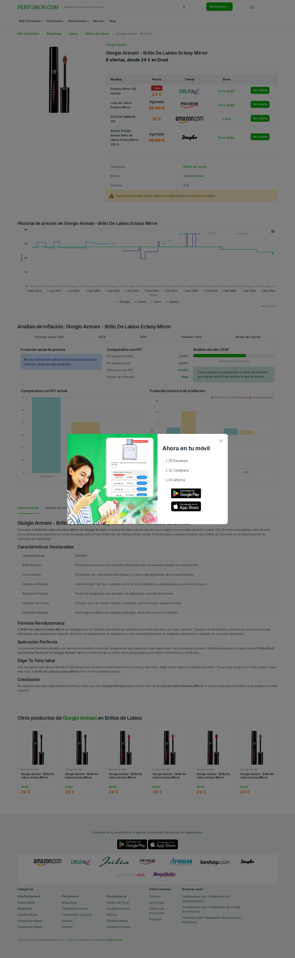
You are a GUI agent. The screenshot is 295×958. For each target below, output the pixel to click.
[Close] (221, 441)
